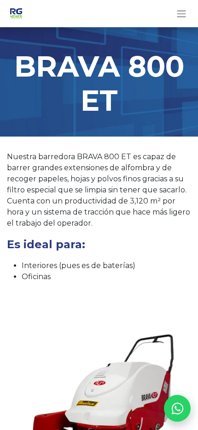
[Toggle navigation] (181, 14)
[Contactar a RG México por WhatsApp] (177, 408)
